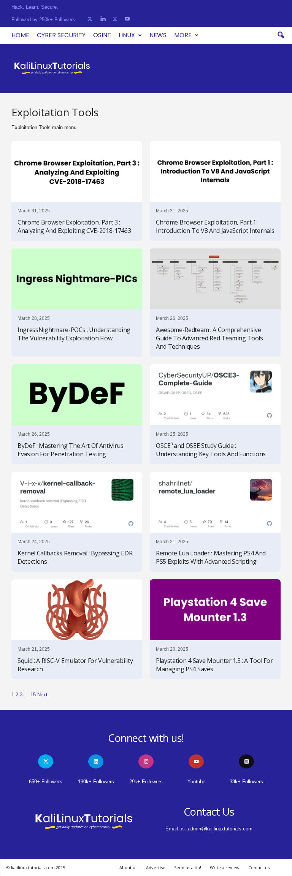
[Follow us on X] (90, 19)
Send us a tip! (187, 867)
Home (20, 35)
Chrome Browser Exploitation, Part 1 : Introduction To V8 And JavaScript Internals (215, 226)
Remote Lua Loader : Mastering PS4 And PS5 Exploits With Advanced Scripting (211, 557)
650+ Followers (45, 781)
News (158, 35)
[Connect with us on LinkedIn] (102, 19)
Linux (127, 35)
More (183, 35)
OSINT (102, 35)
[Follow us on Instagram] (115, 19)
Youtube (196, 781)
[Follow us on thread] (246, 761)
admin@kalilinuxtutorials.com (220, 829)
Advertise (155, 867)
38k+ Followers (246, 781)
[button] (280, 35)
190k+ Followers (96, 781)
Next (42, 694)
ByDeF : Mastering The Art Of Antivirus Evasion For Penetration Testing (70, 449)
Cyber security (61, 35)
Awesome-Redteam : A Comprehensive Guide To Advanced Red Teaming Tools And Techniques (209, 338)
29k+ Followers (146, 781)
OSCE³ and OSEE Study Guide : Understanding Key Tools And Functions (211, 449)
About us (128, 867)
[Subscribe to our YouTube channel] (127, 19)
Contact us (259, 867)
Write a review (225, 867)
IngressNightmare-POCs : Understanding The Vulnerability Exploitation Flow (73, 334)
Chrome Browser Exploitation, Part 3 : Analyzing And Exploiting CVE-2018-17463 (74, 226)
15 (33, 694)
